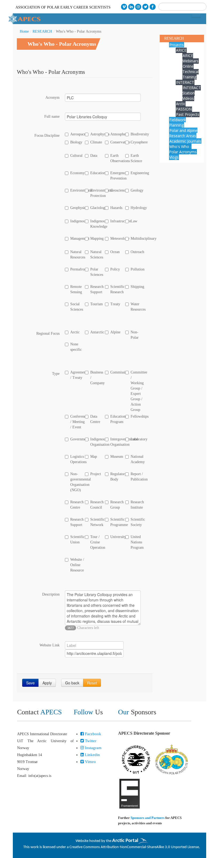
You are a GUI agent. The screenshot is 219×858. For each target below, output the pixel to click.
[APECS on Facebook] (152, 6)
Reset (92, 682)
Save (30, 682)
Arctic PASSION (184, 106)
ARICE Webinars (190, 58)
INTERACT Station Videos (191, 93)
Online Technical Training (190, 71)
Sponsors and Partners (148, 818)
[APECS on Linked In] (131, 6)
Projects (176, 44)
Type (56, 374)
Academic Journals (185, 141)
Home (24, 31)
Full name (52, 117)
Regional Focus (48, 333)
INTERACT (185, 82)
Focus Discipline (47, 136)
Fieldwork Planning (177, 122)
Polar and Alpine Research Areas (183, 133)
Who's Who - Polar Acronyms (183, 149)
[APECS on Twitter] (145, 6)
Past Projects (187, 114)
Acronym (52, 98)
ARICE (181, 50)
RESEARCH (42, 31)
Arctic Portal (125, 840)
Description (51, 594)
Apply (47, 682)
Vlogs (174, 157)
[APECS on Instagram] (138, 6)
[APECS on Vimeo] (124, 6)
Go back (72, 682)
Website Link (50, 645)
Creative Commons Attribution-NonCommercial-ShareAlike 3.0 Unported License (134, 847)
